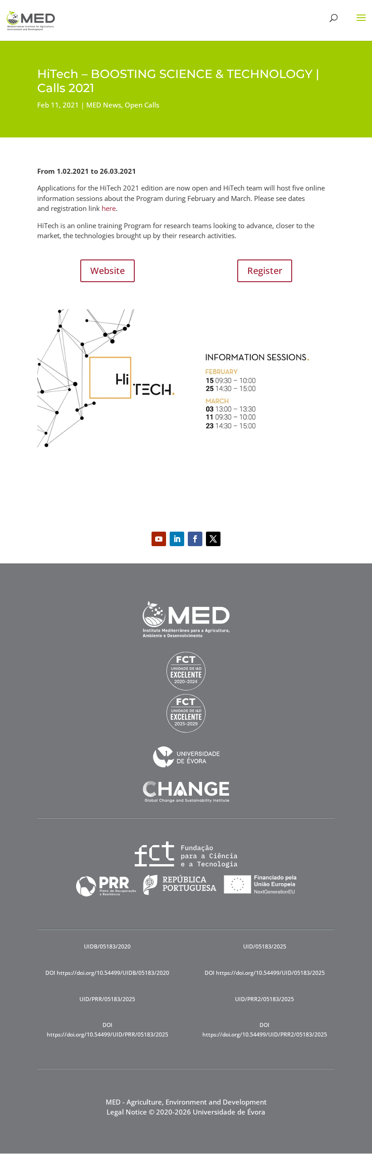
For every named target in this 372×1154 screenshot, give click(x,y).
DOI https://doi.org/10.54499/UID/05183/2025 (265, 973)
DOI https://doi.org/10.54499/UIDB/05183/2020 (107, 973)
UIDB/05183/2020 (107, 946)
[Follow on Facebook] (195, 539)
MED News (103, 104)
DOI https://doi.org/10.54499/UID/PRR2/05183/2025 (264, 1029)
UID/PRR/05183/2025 (107, 999)
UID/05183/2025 (264, 946)
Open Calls (142, 104)
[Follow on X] (213, 539)
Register (264, 270)
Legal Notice (127, 1111)
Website (107, 270)
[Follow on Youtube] (159, 539)
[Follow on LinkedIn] (177, 539)
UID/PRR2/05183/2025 (264, 999)
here (109, 208)
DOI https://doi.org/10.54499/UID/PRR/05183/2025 (107, 1029)
